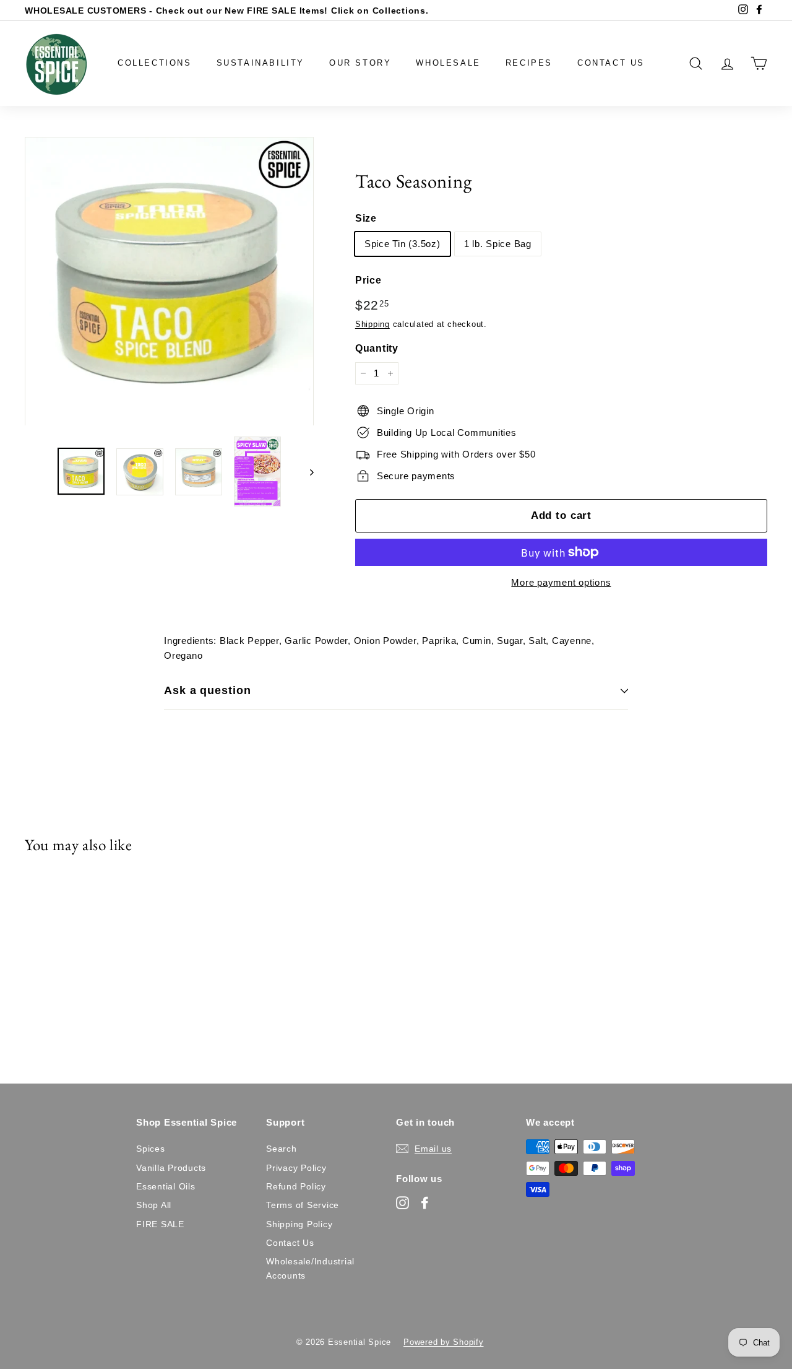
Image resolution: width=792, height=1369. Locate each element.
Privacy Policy (296, 1168)
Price (368, 280)
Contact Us (611, 62)
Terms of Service (302, 1205)
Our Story (360, 62)
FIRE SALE (160, 1224)
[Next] (306, 471)
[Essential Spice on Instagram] (402, 1203)
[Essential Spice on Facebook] (424, 1203)
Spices (150, 1149)
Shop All (153, 1205)
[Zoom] (169, 281)
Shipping (372, 324)
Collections (155, 62)
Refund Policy (296, 1186)
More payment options (561, 582)
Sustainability (260, 62)
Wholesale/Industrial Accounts (310, 1268)
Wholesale (448, 62)
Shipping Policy (299, 1224)
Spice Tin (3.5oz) (402, 243)
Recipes (529, 62)
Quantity (376, 348)
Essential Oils (166, 1186)
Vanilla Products (171, 1168)
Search (281, 1149)
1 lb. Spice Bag (498, 243)
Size (366, 218)
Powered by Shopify (443, 1342)
